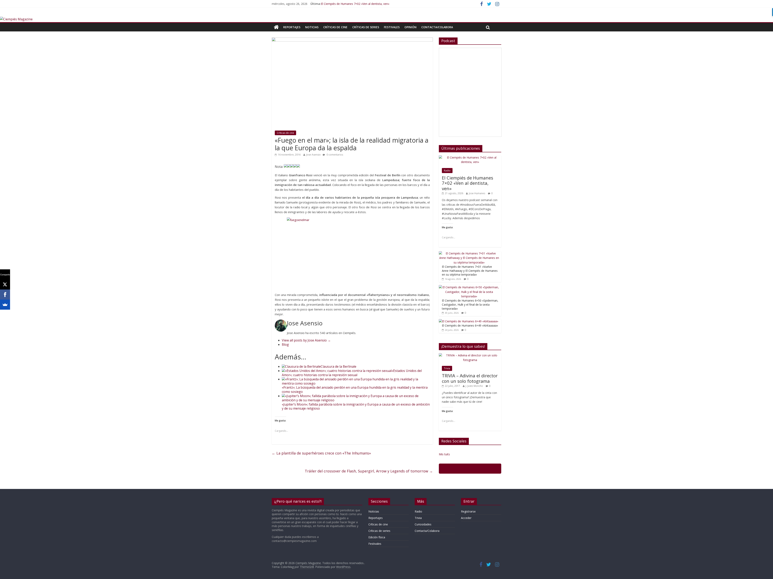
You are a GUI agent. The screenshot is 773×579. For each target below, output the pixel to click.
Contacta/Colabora (437, 27)
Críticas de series (365, 27)
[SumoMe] (5, 305)
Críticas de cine (335, 27)
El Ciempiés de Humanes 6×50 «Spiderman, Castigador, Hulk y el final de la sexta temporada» (470, 304)
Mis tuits (444, 454)
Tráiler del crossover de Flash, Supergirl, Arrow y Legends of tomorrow (369, 471)
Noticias (311, 27)
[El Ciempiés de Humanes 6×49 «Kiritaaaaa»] (468, 321)
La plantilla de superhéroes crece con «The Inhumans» (321, 453)
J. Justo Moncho (474, 386)
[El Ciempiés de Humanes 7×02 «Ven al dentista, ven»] (470, 157)
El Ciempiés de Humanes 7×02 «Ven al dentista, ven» (355, 4)
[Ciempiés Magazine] (16, 19)
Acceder (466, 518)
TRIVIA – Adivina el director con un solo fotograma (470, 378)
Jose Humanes (477, 193)
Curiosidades (423, 524)
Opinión (410, 27)
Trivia (447, 368)
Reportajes (291, 27)
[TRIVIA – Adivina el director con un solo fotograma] (470, 355)
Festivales (392, 27)
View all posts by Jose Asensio (306, 340)
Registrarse (468, 511)
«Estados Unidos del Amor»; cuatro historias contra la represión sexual (352, 372)
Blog (285, 344)
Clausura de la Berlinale (338, 366)
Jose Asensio (313, 154)
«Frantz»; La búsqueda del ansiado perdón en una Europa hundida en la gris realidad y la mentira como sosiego (355, 389)
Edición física (376, 537)
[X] (5, 284)
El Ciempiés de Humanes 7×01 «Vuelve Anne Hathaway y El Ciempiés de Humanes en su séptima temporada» (470, 270)
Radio (447, 170)
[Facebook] (5, 295)
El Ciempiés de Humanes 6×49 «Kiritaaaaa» (470, 325)
